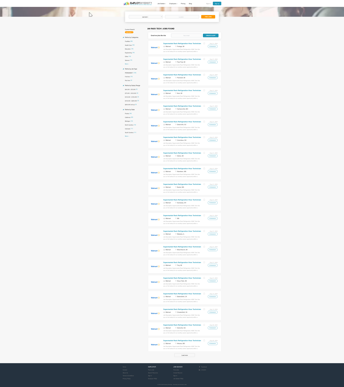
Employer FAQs (152, 378)
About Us (125, 373)
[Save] (204, 44)
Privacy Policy (127, 378)
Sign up (217, 3)
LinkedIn (203, 370)
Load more (185, 355)
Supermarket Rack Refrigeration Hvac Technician (182, 43)
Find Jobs (208, 17)
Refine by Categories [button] (131, 37)
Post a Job (151, 370)
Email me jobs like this (158, 35)
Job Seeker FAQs (178, 378)
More (126, 64)
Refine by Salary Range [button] (132, 85)
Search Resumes (153, 373)
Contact (125, 370)
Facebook (204, 367)
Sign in (208, 4)
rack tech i (128, 32)
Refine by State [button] (130, 110)
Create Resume (177, 373)
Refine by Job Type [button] (131, 69)
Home (124, 367)
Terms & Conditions (128, 376)
